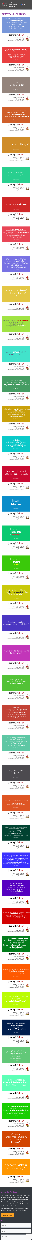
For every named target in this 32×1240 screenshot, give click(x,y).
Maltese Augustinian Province (13, 4)
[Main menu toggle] (28, 5)
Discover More (7, 1215)
